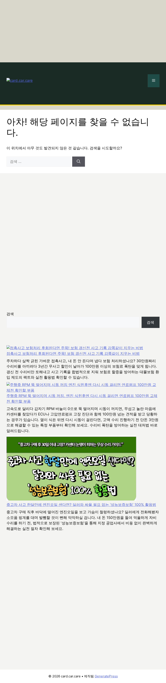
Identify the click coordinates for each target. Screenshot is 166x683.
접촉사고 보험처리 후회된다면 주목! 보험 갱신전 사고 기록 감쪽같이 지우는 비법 (73, 353)
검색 (10, 314)
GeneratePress (106, 676)
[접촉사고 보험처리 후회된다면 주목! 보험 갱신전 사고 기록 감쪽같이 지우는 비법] (74, 348)
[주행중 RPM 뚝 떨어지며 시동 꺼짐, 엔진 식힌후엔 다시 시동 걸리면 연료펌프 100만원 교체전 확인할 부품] (83, 387)
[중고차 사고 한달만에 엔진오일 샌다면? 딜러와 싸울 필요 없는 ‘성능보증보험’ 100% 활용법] (71, 469)
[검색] (78, 162)
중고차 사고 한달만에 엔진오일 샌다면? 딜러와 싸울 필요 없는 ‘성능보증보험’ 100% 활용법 (81, 504)
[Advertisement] (83, 30)
